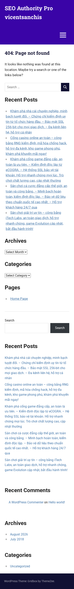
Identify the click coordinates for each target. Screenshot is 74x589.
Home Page (19, 299)
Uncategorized (20, 566)
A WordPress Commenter (26, 502)
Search (9, 320)
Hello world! (57, 502)
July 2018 (17, 539)
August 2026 (19, 534)
